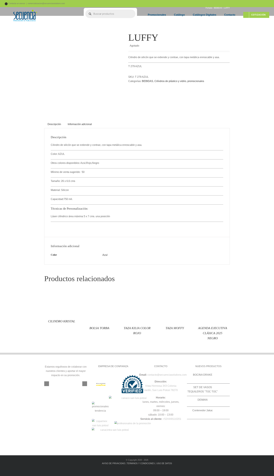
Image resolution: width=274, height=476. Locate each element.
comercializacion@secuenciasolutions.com (46, 3)
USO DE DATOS (164, 463)
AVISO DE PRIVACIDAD (113, 463)
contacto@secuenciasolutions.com (167, 374)
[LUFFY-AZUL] (84, 71)
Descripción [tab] (54, 124)
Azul (105, 255)
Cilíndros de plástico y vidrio (170, 81)
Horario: (161, 397)
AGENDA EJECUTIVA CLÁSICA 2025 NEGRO (212, 333)
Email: (143, 374)
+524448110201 (172, 419)
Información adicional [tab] (80, 124)
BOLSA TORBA (99, 328)
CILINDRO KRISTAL (61, 321)
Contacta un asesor (16, 3)
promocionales (195, 81)
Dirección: (161, 381)
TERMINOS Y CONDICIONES (141, 463)
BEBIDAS (147, 81)
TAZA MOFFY (175, 328)
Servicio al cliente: (151, 419)
